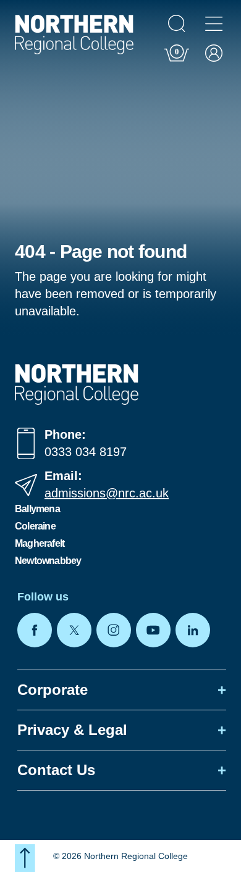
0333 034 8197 (85, 452)
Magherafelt (39, 543)
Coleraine (35, 526)
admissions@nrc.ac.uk (106, 493)
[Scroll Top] (25, 858)
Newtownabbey (48, 560)
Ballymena (37, 509)
